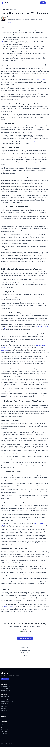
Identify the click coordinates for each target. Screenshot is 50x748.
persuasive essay (41, 115)
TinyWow (3, 712)
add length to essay (38, 141)
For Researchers (4, 688)
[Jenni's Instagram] (2, 744)
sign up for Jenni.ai (8, 606)
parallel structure (37, 167)
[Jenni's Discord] (11, 744)
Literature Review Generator (7, 690)
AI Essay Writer (4, 706)
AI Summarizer (4, 708)
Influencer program (5, 724)
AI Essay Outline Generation (7, 701)
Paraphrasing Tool (5, 699)
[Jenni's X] (9, 744)
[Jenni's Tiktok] (7, 744)
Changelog (3, 718)
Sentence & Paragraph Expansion (8, 705)
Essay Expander (4, 703)
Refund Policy (4, 733)
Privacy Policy (4, 731)
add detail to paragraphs (41, 130)
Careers (3, 723)
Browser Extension (5, 696)
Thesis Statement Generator (7, 697)
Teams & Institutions (5, 686)
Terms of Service (5, 729)
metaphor (34, 162)
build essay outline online (24, 70)
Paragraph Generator (5, 710)
